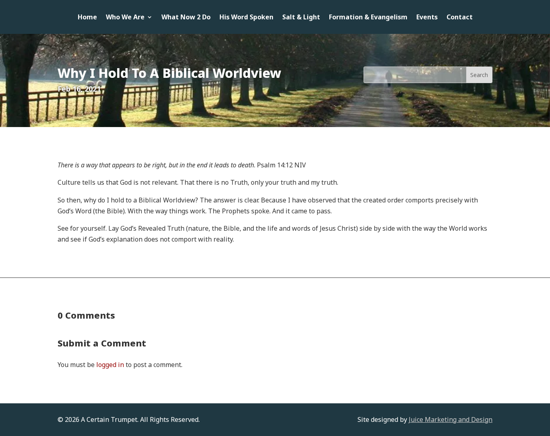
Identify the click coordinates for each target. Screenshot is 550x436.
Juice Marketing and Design (450, 419)
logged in (110, 364)
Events (427, 17)
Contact (460, 17)
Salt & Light (301, 17)
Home (87, 17)
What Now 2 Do (186, 17)
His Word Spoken (246, 17)
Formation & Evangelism (368, 17)
